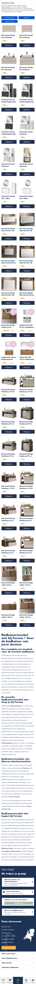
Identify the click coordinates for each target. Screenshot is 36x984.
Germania (26, 768)
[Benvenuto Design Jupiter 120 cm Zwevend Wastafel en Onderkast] (9, 606)
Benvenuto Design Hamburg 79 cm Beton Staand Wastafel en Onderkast (26, 455)
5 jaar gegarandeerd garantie (11, 851)
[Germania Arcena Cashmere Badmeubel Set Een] (27, 155)
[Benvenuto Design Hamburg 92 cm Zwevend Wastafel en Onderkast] (9, 509)
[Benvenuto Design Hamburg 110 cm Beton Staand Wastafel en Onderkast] (27, 380)
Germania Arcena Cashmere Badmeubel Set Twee (8, 165)
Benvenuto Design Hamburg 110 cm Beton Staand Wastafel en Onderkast (26, 391)
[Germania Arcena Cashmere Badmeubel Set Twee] (9, 155)
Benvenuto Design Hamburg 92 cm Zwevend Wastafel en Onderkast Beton (8, 423)
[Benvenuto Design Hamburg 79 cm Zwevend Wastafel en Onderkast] (9, 541)
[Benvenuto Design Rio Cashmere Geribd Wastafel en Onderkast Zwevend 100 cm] (9, 58)
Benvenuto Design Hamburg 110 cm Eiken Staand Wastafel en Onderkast (26, 488)
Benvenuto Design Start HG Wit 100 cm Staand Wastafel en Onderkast (8, 294)
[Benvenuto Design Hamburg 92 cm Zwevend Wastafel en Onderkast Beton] (9, 412)
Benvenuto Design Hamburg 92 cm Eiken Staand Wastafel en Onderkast (26, 520)
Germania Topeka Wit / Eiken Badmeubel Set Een (26, 198)
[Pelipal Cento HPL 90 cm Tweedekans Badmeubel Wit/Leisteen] (27, 316)
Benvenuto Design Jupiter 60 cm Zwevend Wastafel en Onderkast (8, 327)
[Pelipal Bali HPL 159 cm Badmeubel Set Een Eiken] (27, 348)
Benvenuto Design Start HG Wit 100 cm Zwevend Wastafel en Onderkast (26, 230)
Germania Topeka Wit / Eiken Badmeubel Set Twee (8, 198)
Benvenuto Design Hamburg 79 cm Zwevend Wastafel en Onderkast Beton (8, 455)
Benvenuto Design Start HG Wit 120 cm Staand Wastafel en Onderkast (26, 262)
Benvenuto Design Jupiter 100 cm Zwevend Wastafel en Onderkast (26, 616)
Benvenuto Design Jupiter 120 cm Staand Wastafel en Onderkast (26, 584)
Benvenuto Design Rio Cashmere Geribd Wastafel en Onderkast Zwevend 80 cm (26, 69)
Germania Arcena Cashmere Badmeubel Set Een (26, 165)
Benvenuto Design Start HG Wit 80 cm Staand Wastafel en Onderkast (26, 294)
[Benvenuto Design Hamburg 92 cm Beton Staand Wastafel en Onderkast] (27, 412)
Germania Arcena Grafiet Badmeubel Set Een (8, 133)
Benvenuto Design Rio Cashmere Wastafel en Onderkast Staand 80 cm (26, 37)
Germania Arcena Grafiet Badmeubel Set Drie (8, 101)
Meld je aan (18, 903)
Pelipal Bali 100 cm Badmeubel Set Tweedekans (8, 359)
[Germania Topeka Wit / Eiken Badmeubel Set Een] (27, 187)
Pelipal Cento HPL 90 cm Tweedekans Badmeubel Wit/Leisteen (26, 327)
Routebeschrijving (8, 947)
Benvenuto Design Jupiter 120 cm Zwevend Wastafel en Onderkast (8, 616)
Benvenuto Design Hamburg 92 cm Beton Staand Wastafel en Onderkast (26, 423)
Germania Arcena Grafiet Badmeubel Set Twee (26, 101)
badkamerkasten (6, 743)
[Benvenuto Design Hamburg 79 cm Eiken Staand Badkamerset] (27, 541)
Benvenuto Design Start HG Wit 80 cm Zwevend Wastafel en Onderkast (8, 262)
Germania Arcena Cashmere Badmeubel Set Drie (26, 133)
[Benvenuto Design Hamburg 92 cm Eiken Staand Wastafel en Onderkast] (27, 509)
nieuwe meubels (14, 797)
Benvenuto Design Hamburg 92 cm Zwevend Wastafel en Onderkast (8, 520)
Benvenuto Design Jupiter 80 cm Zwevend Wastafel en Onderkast (8, 584)
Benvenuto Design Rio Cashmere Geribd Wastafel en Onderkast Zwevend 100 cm (8, 69)
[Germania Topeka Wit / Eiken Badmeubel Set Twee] (9, 187)
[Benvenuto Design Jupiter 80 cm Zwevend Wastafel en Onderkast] (9, 574)
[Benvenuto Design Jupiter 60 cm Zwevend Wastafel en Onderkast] (9, 316)
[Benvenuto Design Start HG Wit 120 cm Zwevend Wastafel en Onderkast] (9, 219)
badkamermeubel (15, 706)
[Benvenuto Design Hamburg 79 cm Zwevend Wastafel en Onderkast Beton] (9, 445)
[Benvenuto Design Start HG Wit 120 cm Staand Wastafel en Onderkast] (27, 251)
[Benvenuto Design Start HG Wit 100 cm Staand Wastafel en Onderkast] (9, 284)
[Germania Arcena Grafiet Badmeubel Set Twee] (27, 90)
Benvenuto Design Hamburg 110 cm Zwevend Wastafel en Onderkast (8, 488)
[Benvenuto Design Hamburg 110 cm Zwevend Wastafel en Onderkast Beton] (9, 380)
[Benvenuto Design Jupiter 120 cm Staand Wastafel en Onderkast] (27, 574)
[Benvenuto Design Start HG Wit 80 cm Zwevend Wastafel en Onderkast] (9, 251)
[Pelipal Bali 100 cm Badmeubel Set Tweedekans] (9, 348)
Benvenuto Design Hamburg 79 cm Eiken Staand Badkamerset (26, 552)
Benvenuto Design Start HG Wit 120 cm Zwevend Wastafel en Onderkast (8, 230)
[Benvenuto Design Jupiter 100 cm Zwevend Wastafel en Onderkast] (27, 606)
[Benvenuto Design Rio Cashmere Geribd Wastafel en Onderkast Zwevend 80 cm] (27, 58)
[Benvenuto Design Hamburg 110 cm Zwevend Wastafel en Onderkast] (9, 477)
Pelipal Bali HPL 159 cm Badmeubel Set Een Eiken (26, 359)
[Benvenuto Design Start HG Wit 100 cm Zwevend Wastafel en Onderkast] (27, 219)
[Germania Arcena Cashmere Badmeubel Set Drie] (27, 123)
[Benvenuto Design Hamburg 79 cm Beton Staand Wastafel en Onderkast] (27, 445)
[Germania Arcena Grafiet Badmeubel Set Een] (9, 123)
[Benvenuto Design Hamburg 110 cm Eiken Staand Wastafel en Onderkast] (27, 477)
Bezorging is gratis (7, 848)
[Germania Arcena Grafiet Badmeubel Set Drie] (9, 90)
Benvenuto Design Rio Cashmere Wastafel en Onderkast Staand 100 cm (8, 37)
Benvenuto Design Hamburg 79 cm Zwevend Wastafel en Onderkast (8, 552)
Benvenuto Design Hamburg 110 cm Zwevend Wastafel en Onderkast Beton (8, 391)
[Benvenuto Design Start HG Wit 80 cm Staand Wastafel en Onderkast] (27, 284)
